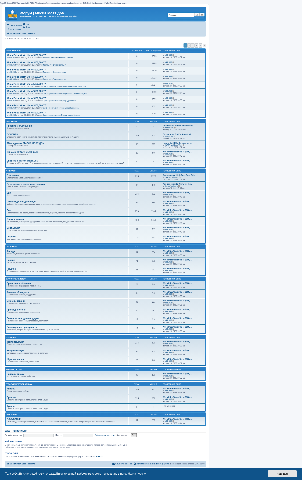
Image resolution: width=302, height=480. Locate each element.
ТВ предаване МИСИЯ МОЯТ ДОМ (25, 143)
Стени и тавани (15, 219)
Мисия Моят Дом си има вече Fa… (179, 125)
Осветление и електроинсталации (26, 184)
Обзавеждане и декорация (21, 201)
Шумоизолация (59, 65)
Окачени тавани (16, 301)
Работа (11, 388)
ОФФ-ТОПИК (14, 419)
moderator (169, 128)
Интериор (11, 171)
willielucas (169, 136)
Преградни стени (68, 101)
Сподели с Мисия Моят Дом (22, 160)
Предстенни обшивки (70, 115)
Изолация (46, 65)
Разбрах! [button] (282, 473)
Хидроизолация (59, 72)
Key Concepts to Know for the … (178, 184)
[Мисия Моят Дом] (13, 14)
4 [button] (196, 45)
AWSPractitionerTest (173, 145)
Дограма (11, 236)
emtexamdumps (171, 177)
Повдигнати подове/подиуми (74, 93)
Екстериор (11, 247)
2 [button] (189, 45)
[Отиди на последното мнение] (173, 55)
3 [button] (192, 45)
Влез (7, 431)
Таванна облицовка (69, 108)
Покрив (11, 260)
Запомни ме (122, 435)
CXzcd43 (99, 457)
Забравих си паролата (105, 435)
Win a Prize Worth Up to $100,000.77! (26, 55)
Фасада (11, 251)
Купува (11, 406)
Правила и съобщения (19, 125)
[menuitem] (26, 24)
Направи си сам (49, 58)
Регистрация (20, 431)
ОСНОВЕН (12, 134)
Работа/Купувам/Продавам (19, 384)
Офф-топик (11, 415)
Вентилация (13, 228)
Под (9, 210)
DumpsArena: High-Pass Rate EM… (179, 175)
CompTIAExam (171, 186)
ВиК (9, 193)
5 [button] (200, 45)
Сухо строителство (51, 86)
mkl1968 (12, 58)
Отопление (13, 175)
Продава (11, 397)
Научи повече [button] (137, 473)
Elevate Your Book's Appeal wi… (178, 134)
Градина (11, 268)
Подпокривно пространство (73, 86)
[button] (204, 45)
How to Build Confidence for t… (177, 143)
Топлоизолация (59, 79)
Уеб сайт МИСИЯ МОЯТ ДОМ (22, 152)
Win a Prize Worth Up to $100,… (177, 152)
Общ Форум (11, 121)
